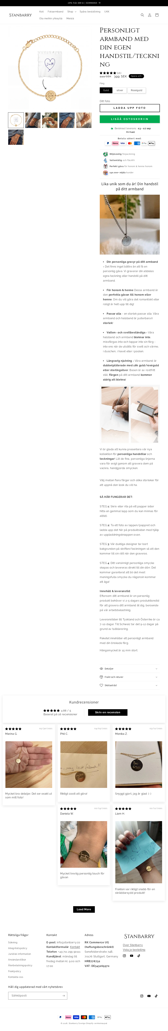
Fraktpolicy (14, 971)
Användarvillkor (17, 959)
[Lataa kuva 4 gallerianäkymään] (33, 120)
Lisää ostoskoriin (130, 119)
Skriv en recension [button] (107, 712)
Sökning (12, 942)
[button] (71, 11)
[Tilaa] (63, 996)
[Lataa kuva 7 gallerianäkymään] (84, 120)
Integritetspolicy (17, 948)
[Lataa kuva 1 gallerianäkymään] (16, 120)
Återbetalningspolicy (20, 965)
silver (120, 90)
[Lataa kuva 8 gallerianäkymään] (16, 137)
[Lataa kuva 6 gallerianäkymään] (67, 120)
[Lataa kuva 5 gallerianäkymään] (50, 120)
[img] (13, 728)
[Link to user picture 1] (28, 764)
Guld (106, 90)
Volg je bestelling (134, 949)
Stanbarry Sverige (77, 1023)
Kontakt (75, 947)
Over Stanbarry (133, 945)
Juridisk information (19, 954)
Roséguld (136, 90)
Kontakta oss (15, 977)
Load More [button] (84, 909)
